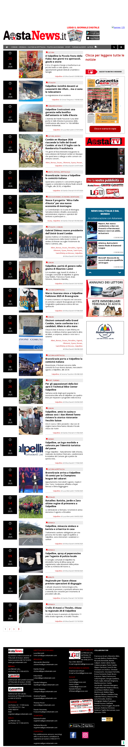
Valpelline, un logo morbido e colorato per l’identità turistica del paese (62, 445)
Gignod (79, 247)
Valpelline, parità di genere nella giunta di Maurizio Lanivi (63, 267)
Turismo (56, 380)
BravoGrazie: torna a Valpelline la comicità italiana (62, 177)
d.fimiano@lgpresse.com (78, 691)
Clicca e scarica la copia (105, 128)
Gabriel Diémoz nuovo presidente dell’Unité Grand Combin (64, 232)
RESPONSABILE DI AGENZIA (79, 668)
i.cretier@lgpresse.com (77, 686)
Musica (57, 136)
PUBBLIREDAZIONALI (55, 106)
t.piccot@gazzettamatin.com (44, 705)
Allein (48, 162)
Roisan (79, 162)
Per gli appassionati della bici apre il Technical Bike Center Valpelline (61, 386)
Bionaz (53, 162)
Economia (66, 197)
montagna (74, 197)
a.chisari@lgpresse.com (83, 673)
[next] (19, 629)
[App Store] (93, 38)
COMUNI (14, 47)
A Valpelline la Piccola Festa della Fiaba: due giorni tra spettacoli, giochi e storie (63, 58)
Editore (11, 666)
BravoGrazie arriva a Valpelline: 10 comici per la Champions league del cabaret (63, 475)
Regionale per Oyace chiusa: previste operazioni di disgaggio (63, 582)
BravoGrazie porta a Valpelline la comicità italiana (63, 360)
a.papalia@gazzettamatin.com (45, 698)
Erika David (69, 76)
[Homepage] (7, 47)
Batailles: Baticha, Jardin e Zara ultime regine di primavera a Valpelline (63, 503)
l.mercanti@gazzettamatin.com (45, 655)
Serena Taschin (67, 374)
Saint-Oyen (78, 250)
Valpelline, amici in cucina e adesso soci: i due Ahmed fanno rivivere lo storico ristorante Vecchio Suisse (62, 416)
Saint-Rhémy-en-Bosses (65, 253)
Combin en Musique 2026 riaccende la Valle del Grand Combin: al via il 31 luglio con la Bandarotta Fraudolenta (62, 144)
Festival (57, 172)
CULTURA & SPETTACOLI (37, 47)
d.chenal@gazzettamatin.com (45, 671)
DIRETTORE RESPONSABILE (44, 650)
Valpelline (58, 76)
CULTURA (51, 52)
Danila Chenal (68, 190)
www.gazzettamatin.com (17, 662)
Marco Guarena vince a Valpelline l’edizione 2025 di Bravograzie (63, 295)
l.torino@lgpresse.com (77, 682)
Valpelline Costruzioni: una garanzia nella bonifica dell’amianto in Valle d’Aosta (61, 112)
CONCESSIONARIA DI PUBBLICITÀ (81, 650)
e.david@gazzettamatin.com (44, 678)
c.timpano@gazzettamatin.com (45, 691)
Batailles (51, 497)
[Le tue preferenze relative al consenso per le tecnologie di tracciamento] (123, 742)
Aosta (50, 221)
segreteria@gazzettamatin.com (20, 714)
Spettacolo (65, 172)
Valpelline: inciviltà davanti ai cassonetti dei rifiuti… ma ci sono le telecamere (64, 88)
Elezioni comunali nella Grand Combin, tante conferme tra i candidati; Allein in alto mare (61, 323)
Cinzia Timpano (67, 99)
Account (72, 677)
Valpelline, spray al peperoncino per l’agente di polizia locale (63, 555)
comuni (59, 227)
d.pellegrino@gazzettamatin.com (46, 685)
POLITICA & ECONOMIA (55, 47)
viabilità (51, 577)
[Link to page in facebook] (73, 735)
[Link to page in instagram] (85, 737)
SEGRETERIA (38, 715)
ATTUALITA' (52, 83)
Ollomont (66, 162)
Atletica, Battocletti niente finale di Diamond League (109, 245)
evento (50, 172)
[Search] (114, 47)
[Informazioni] (96, 47)
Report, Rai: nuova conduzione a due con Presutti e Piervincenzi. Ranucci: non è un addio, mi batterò (109, 228)
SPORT (67, 47)
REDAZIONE (12, 702)
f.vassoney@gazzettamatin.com (46, 712)
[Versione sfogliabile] (75, 34)
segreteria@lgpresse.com (83, 664)
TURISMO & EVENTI (79, 47)
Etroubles (72, 247)
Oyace (73, 162)
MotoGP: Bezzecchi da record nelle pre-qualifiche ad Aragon (110, 260)
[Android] (93, 33)
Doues (59, 162)
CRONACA (22, 47)
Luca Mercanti (68, 130)
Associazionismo (54, 197)
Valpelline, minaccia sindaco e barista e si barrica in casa (61, 527)
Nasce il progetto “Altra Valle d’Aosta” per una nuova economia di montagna (62, 203)
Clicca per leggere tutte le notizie (105, 57)
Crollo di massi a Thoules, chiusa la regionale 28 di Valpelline (63, 609)
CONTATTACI (38, 731)
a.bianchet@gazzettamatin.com (46, 664)
